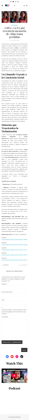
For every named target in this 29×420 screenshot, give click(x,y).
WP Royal (18, 417)
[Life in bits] (7, 5)
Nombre (4, 284)
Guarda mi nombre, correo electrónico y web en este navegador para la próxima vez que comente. (14, 311)
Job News (14, 25)
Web (3, 300)
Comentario (5, 317)
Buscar (24, 350)
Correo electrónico (7, 292)
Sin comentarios (23, 265)
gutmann (6, 265)
